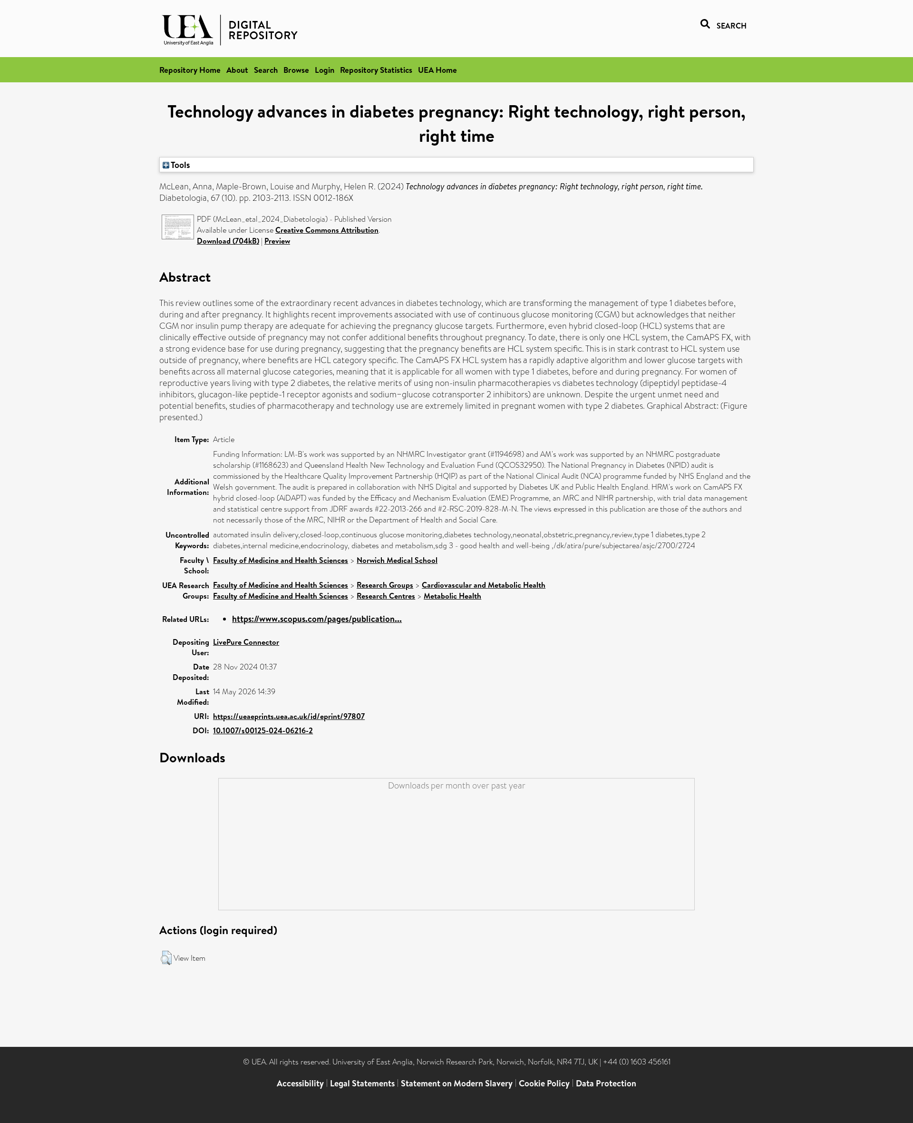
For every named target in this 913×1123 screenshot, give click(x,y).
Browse (296, 69)
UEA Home (437, 69)
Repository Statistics (376, 69)
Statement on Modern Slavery (457, 1083)
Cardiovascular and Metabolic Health (483, 585)
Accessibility (300, 1083)
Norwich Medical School (397, 560)
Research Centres (386, 596)
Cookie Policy (544, 1083)
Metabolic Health (452, 596)
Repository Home (190, 69)
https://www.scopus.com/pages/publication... (317, 619)
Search (266, 69)
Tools (179, 164)
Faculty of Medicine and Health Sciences (280, 560)
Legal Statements (362, 1083)
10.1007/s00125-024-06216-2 (263, 730)
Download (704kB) (228, 241)
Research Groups (385, 585)
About (237, 69)
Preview (277, 241)
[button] (166, 958)
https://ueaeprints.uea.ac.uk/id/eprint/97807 (289, 716)
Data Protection (606, 1083)
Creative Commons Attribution (327, 230)
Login (324, 69)
